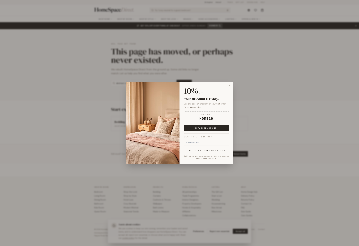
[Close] (230, 86)
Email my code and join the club (206, 150)
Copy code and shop (206, 128)
